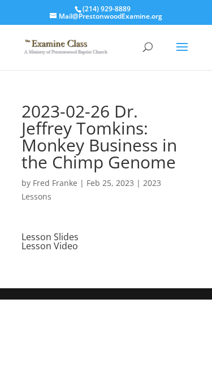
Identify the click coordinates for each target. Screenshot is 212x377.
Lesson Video (49, 246)
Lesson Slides (50, 237)
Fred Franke (55, 182)
